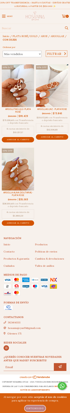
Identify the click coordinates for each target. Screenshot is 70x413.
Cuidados (9, 265)
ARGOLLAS (57, 36)
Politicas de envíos (46, 251)
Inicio (6, 36)
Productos (41, 244)
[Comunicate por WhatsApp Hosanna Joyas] (62, 386)
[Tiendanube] (35, 378)
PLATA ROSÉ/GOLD (25, 36)
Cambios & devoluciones (49, 258)
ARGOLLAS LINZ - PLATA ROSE (52, 109)
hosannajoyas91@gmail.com (24, 328)
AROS (44, 36)
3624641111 (14, 322)
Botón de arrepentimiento (35, 390)
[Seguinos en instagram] (6, 348)
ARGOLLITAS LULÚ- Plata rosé (18, 110)
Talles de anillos (44, 265)
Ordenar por (9, 47)
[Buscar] (66, 28)
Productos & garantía (16, 258)
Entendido (35, 408)
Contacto (9, 251)
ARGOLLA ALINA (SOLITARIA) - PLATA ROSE (18, 194)
